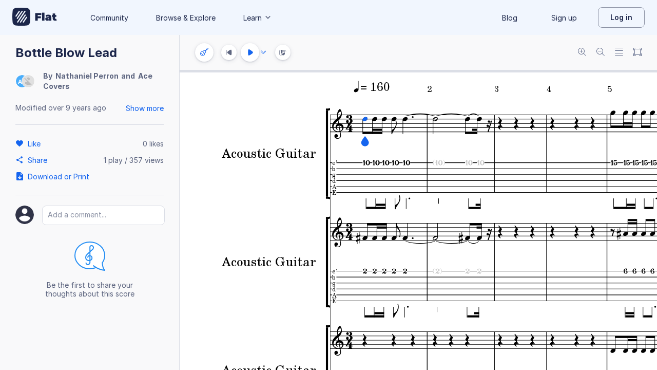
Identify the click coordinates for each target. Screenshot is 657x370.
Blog (509, 17)
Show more (145, 108)
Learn (252, 17)
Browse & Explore (186, 17)
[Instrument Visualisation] (283, 52)
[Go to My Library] (34, 17)
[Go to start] (229, 52)
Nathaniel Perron (87, 75)
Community (109, 17)
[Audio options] (263, 52)
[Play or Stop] (250, 52)
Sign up (564, 17)
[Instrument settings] (204, 52)
